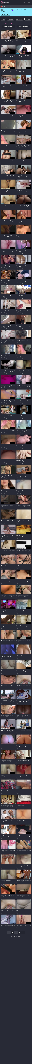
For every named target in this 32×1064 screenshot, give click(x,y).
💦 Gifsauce (13, 6)
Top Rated (10, 19)
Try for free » (5, 14)
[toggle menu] (19, 2)
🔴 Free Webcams (5, 6)
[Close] (30, 10)
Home (3, 19)
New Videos (19, 19)
